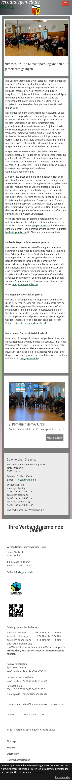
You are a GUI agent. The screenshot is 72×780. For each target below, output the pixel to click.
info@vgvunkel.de (26, 479)
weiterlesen (55, 437)
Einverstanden (62, 777)
